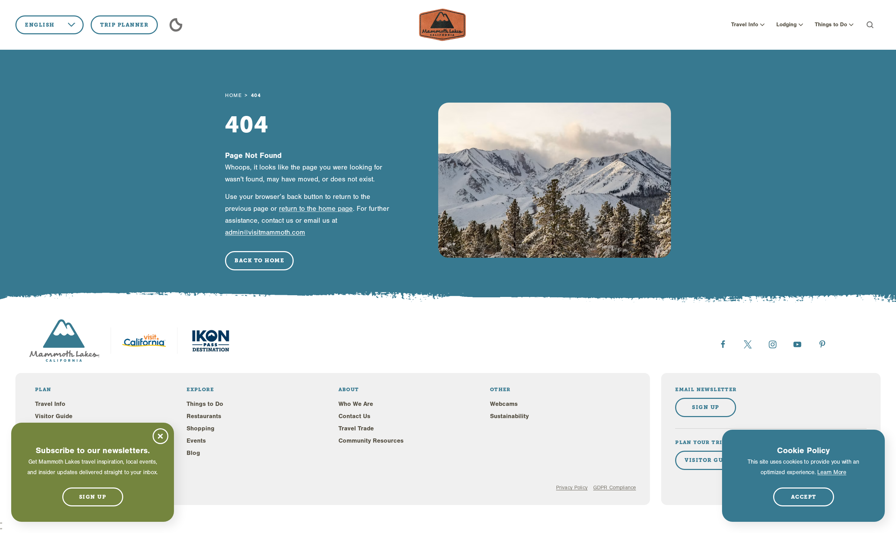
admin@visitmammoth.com (265, 232)
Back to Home (259, 260)
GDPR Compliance (614, 488)
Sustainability (509, 416)
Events (196, 440)
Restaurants (204, 416)
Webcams (504, 404)
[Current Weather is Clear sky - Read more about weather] (176, 25)
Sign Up (705, 407)
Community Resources (371, 440)
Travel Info (744, 24)
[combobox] (49, 25)
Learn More (831, 472)
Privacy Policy (572, 488)
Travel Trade (356, 428)
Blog (193, 453)
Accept (803, 497)
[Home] (442, 24)
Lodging (786, 24)
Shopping (201, 428)
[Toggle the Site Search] (870, 25)
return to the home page (316, 209)
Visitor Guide (53, 416)
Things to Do (831, 24)
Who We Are (355, 404)
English (40, 25)
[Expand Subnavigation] (762, 25)
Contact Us (354, 416)
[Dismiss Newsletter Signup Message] (160, 436)
